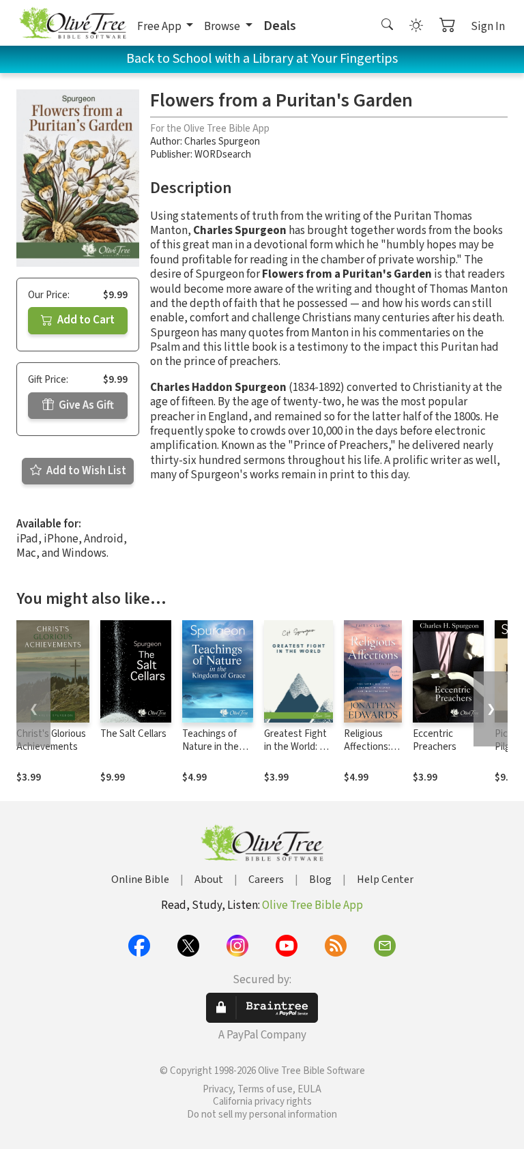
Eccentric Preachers (434, 740)
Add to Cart (85, 320)
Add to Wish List (85, 471)
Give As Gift (85, 405)
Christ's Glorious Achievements (51, 740)
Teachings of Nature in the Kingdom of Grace (210, 753)
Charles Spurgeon (222, 141)
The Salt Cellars (133, 734)
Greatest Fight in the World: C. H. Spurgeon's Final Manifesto (296, 753)
